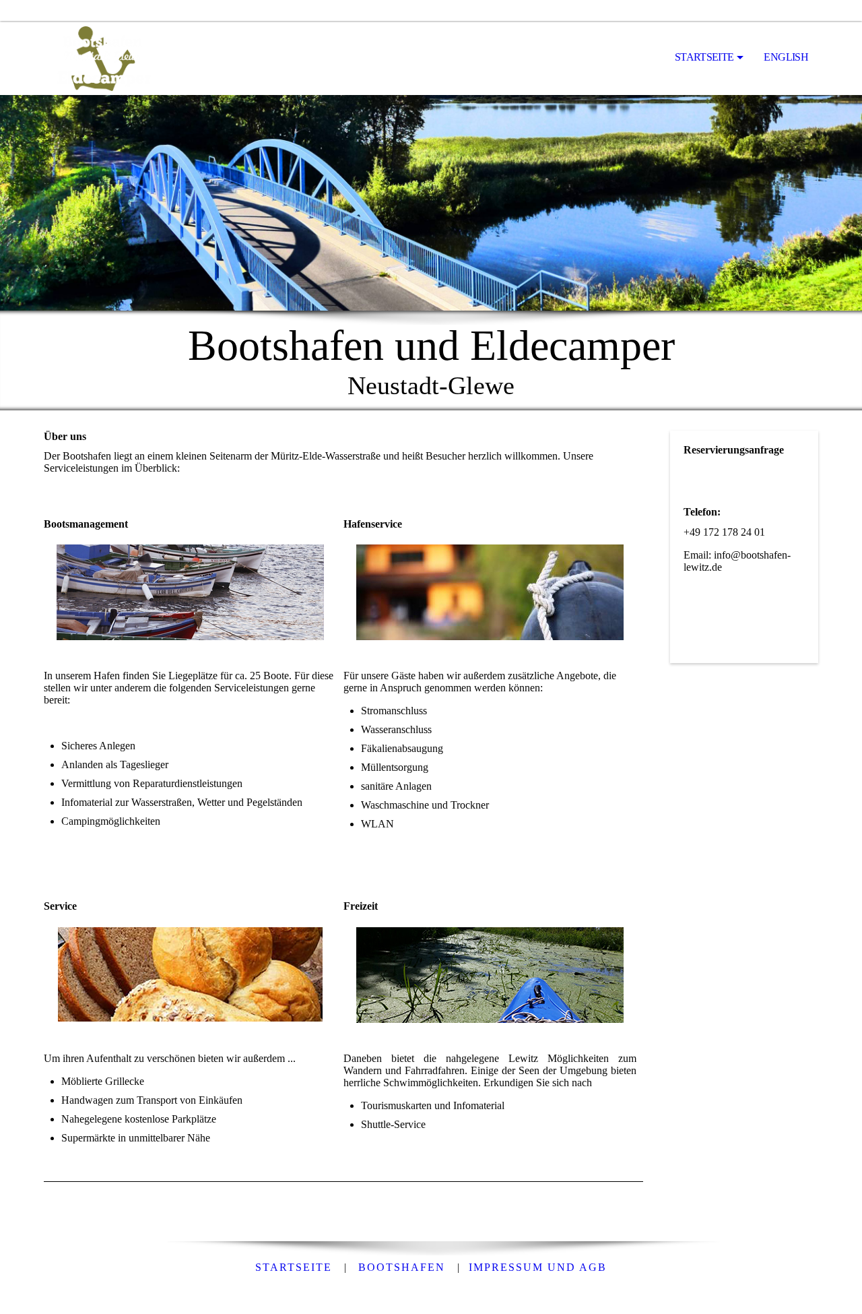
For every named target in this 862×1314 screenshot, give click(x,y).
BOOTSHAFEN (401, 1267)
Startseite (704, 57)
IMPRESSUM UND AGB (538, 1267)
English (786, 57)
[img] (111, 58)
